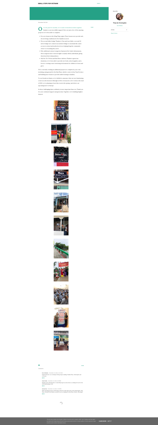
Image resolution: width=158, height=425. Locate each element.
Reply (43, 378)
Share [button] (92, 27)
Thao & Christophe (119, 23)
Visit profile (120, 25)
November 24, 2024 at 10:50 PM (54, 388)
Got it (110, 421)
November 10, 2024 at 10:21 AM (56, 373)
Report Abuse (114, 33)
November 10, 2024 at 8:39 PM (54, 380)
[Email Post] (39, 365)
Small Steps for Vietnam (48, 3)
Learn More (102, 421)
